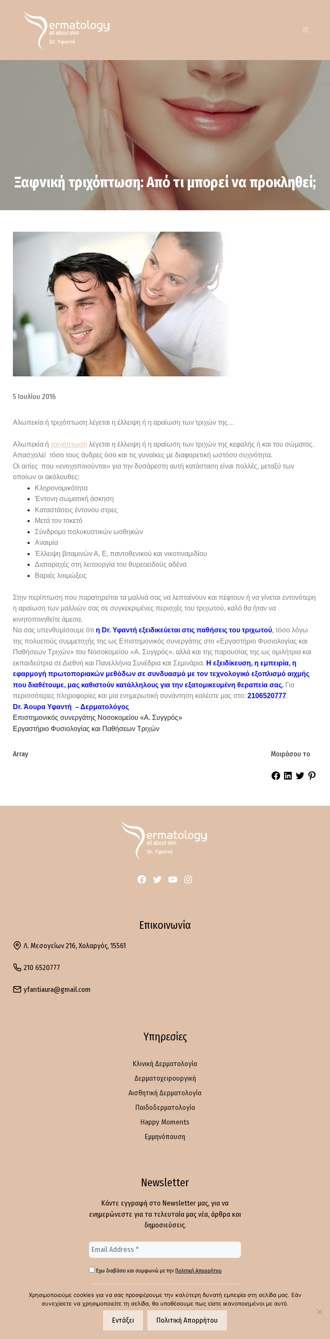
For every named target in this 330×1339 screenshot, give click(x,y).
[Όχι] (319, 1311)
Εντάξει (123, 1320)
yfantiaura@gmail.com (57, 989)
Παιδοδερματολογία (165, 1107)
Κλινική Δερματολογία (165, 1063)
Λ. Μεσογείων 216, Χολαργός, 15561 (75, 945)
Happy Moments (165, 1122)
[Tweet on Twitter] (300, 778)
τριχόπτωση (69, 444)
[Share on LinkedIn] (288, 778)
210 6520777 (42, 967)
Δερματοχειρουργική (165, 1078)
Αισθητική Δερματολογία (165, 1092)
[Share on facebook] (276, 778)
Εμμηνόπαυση (165, 1136)
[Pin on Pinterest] (312, 778)
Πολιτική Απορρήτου (198, 1270)
